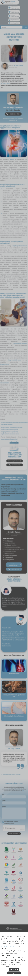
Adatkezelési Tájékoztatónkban (9, 946)
